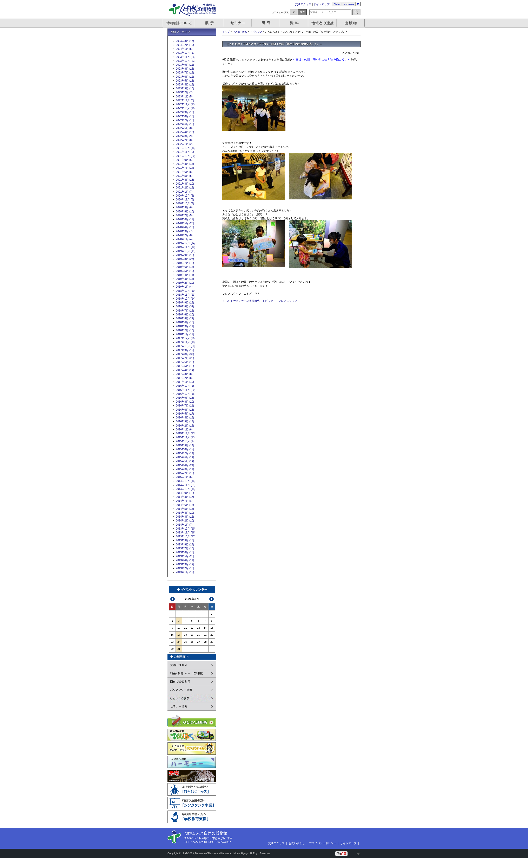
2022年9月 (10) (185, 112)
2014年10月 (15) (185, 489)
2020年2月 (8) (184, 235)
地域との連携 (323, 23)
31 (178, 649)
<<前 (172, 599)
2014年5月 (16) (185, 508)
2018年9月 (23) (185, 302)
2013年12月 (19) (185, 528)
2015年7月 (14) (185, 453)
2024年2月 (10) (185, 44)
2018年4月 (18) (185, 322)
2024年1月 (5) (184, 48)
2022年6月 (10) (185, 124)
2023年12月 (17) (185, 52)
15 (211, 628)
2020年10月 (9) (185, 203)
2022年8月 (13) (185, 116)
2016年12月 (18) (185, 385)
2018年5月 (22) (185, 318)
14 (205, 628)
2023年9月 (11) (185, 64)
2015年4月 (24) (185, 465)
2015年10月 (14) (185, 441)
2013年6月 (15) (185, 552)
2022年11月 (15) (185, 104)
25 (185, 642)
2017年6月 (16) (185, 362)
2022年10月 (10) (185, 108)
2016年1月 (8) (184, 429)
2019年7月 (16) (185, 262)
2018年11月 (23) (185, 294)
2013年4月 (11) (185, 560)
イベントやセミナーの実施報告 (241, 300)
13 (198, 628)
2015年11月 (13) (185, 437)
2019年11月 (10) (185, 247)
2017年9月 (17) (185, 350)
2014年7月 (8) (184, 500)
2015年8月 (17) (185, 449)
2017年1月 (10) (185, 381)
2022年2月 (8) (184, 140)
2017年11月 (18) (185, 342)
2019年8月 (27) (185, 259)
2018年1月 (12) (185, 334)
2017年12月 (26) (185, 338)
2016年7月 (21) (185, 405)
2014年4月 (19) (185, 512)
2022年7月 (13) (185, 120)
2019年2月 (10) (185, 282)
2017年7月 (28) (185, 358)
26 (192, 642)
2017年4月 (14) (185, 370)
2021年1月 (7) (184, 191)
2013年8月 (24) (185, 544)
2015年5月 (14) (185, 461)
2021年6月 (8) (184, 171)
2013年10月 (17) (185, 536)
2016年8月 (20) (185, 401)
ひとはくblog (239, 31)
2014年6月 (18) (185, 504)
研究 (266, 23)
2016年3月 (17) (185, 421)
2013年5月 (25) (185, 556)
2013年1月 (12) (185, 572)
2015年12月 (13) (185, 433)
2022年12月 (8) (185, 100)
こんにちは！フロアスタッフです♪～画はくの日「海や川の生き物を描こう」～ (274, 43)
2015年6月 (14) (185, 457)
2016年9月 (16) (185, 397)
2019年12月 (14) (185, 243)
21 (205, 635)
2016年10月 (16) (185, 393)
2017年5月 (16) (185, 365)
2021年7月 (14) (185, 167)
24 (178, 642)
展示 (209, 23)
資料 (294, 23)
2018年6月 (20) (185, 314)
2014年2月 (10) (185, 520)
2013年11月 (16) (185, 532)
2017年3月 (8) (184, 374)
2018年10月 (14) (185, 298)
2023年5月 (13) (185, 80)
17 (178, 635)
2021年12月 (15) (185, 147)
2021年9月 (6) (184, 159)
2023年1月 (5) (184, 96)
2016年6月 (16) (185, 409)
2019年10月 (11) (185, 251)
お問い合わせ (297, 843)
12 (192, 628)
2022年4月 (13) (185, 132)
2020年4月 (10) (185, 227)
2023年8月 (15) (185, 68)
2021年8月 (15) (185, 163)
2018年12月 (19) (185, 290)
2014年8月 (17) (185, 496)
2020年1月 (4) (184, 239)
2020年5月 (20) (185, 223)
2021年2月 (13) (185, 187)
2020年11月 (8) (185, 199)
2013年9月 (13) (185, 540)
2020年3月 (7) (184, 231)
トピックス (256, 31)
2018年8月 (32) (185, 306)
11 (185, 628)
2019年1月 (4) (184, 286)
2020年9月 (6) (184, 207)
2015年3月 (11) (185, 469)
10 (178, 628)
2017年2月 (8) (184, 377)
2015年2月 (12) (185, 473)
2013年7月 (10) (185, 548)
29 (211, 642)
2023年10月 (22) (185, 60)
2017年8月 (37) (185, 354)
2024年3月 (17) (185, 41)
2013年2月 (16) (185, 568)
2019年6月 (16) (185, 266)
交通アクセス (303, 4)
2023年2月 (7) (184, 92)
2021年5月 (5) (184, 175)
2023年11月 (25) (185, 56)
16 (172, 635)
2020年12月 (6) (185, 195)
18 (185, 635)
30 (172, 649)
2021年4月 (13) (185, 179)
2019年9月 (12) (185, 255)
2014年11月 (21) (185, 485)
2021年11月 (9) (185, 151)
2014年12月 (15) (185, 480)
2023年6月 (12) (185, 76)
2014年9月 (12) (185, 492)
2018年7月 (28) (185, 310)
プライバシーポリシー (322, 843)
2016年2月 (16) (185, 425)
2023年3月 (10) (185, 88)
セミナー (238, 23)
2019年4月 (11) (185, 274)
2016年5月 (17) (185, 413)
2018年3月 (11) (185, 326)
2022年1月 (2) (184, 144)
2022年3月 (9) (184, 136)
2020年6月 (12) (185, 219)
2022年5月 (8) (184, 128)
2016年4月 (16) (185, 417)
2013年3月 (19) (185, 564)
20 (198, 635)
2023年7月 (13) (185, 72)
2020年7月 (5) (184, 215)
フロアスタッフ (287, 300)
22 (211, 635)
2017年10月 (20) (185, 346)
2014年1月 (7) (184, 524)
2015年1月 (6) (184, 477)
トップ (226, 31)
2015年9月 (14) (185, 445)
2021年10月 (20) (185, 156)
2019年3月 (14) (185, 278)
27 (198, 642)
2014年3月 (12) (185, 516)
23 (172, 642)
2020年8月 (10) (185, 211)
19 (192, 635)
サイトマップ (322, 4)
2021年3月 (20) (185, 183)
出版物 (351, 23)
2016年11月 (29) (185, 389)
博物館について (179, 23)
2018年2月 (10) (185, 330)
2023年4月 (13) (185, 84)
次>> (211, 599)
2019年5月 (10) (185, 271)
